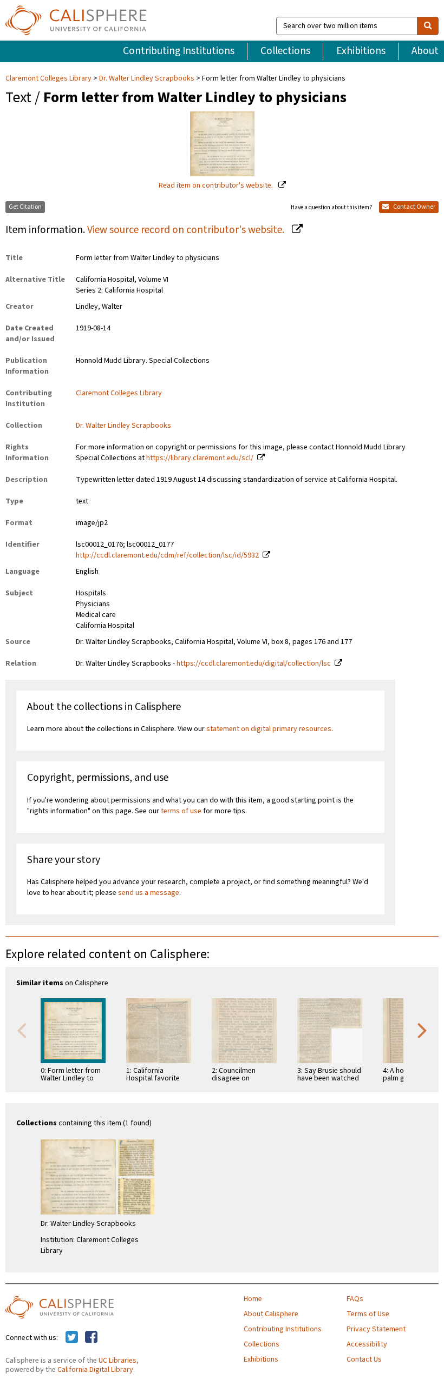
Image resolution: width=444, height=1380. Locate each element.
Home (253, 1299)
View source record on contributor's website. (186, 229)
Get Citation (25, 206)
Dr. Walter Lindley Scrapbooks (146, 78)
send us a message (148, 892)
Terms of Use (368, 1314)
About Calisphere (271, 1314)
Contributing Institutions (178, 50)
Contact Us (364, 1359)
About (425, 50)
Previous (21, 1029)
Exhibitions (361, 50)
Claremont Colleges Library (49, 78)
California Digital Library (95, 1369)
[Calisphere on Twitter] (72, 1338)
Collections (285, 50)
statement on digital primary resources (268, 729)
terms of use (181, 811)
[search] (428, 26)
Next (422, 1029)
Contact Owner (413, 206)
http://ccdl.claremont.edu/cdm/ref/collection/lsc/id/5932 (167, 555)
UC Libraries (117, 1360)
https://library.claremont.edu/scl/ (199, 458)
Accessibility (367, 1344)
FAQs (355, 1299)
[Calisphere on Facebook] (91, 1338)
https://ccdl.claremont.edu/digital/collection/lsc (254, 663)
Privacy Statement (376, 1329)
